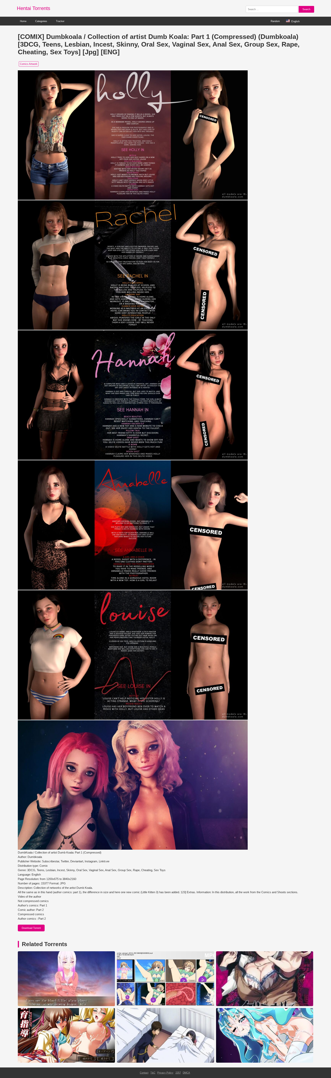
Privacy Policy (165, 1072)
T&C (152, 1072)
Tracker (60, 21)
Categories (41, 21)
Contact (144, 1072)
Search (306, 9)
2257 (178, 1072)
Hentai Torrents (33, 8)
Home (23, 21)
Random (275, 21)
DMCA (186, 1072)
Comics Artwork (28, 63)
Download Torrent (31, 928)
